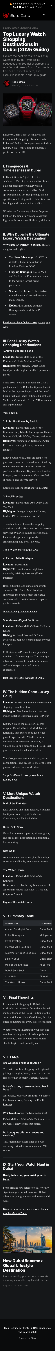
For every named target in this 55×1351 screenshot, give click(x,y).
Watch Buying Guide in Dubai (20, 611)
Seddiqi (28, 1100)
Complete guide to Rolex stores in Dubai (25, 487)
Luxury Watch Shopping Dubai (20, 27)
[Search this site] (44, 15)
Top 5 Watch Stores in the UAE (20, 549)
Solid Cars (18, 82)
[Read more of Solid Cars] (7, 83)
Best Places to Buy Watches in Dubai (23, 677)
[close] (51, 5)
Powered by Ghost (28, 1338)
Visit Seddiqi (10, 412)
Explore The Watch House (17, 902)
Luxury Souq (15, 1100)
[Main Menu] (50, 15)
